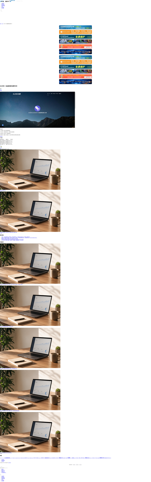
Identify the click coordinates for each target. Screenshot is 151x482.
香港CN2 (87, 457)
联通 (69, 457)
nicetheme (9, 462)
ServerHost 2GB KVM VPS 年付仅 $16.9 (6, 452)
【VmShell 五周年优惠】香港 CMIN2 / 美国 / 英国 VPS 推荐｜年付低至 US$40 (11, 284)
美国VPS (61, 457)
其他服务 (3, 7)
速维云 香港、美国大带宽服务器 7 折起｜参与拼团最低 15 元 (8, 368)
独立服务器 (3, 460)
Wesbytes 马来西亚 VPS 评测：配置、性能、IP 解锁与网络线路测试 (9, 410)
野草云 (74, 464)
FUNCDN (77, 464)
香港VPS (102, 457)
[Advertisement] (75, 17)
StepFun (80, 464)
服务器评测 (3, 5)
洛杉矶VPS (47, 457)
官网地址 (1, 136)
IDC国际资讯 (7, 457)
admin (1, 148)
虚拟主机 (3, 461)
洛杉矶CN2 (43, 457)
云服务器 (3, 3)
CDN (2, 6)
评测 (73, 457)
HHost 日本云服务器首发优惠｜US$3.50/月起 (6, 326)
